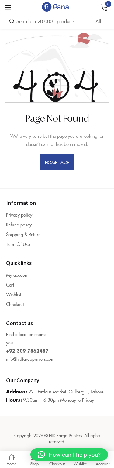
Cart (10, 284)
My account (17, 275)
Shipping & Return (23, 234)
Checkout (15, 304)
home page (57, 162)
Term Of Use (18, 244)
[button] (69, 454)
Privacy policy (19, 214)
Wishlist (13, 294)
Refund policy (19, 224)
